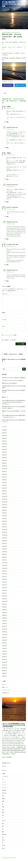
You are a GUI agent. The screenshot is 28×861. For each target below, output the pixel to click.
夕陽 (3, 806)
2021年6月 (4, 579)
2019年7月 (4, 643)
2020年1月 (4, 626)
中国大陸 (4, 790)
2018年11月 (4, 665)
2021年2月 (4, 590)
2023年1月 (4, 526)
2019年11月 (4, 631)
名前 (3, 312)
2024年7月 (4, 477)
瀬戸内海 (4, 834)
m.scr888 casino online (12, 244)
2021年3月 (4, 587)
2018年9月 (4, 670)
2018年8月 (4, 673)
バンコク (4, 782)
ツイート (4, 765)
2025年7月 (4, 452)
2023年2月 (4, 524)
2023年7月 (4, 510)
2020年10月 (4, 601)
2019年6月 (4, 645)
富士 (3, 815)
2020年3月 (4, 620)
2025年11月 (4, 443)
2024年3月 (4, 488)
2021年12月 (4, 562)
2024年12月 (4, 466)
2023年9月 (4, 504)
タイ (3, 779)
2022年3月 (4, 554)
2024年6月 (4, 479)
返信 (7, 121)
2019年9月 (4, 637)
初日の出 (4, 793)
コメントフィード (6, 690)
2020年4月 (4, 618)
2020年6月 (4, 612)
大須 (3, 809)
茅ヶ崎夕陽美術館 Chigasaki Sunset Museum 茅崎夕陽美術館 (13, 4)
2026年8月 (4, 430)
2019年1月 (4, 659)
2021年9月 (4, 571)
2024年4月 (4, 485)
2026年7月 (4, 432)
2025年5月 (4, 457)
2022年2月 (4, 557)
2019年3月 (4, 654)
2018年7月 (4, 676)
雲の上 (3, 848)
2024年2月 (4, 490)
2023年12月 (4, 496)
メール (4, 319)
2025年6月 (4, 454)
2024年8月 (4, 474)
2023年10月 (4, 502)
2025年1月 (4, 463)
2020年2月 (4, 623)
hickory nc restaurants (12, 207)
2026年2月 (4, 438)
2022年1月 (4, 560)
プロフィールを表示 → (7, 757)
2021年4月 (4, 584)
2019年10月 (4, 634)
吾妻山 (3, 798)
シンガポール (5, 776)
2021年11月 (4, 565)
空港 (3, 840)
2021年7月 (4, 576)
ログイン (4, 684)
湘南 (3, 831)
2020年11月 (4, 598)
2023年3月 (4, 521)
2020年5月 (4, 615)
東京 (3, 823)
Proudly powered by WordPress (9, 857)
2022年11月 (4, 532)
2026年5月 (4, 435)
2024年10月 (4, 468)
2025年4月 (4, 460)
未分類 (3, 820)
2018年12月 (4, 662)
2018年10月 (4, 667)
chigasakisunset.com (15, 32)
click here (23, 411)
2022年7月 (4, 543)
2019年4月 (4, 651)
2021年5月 (4, 582)
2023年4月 (4, 518)
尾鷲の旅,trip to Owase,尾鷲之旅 (9, 383)
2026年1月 (4, 441)
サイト (3, 326)
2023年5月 (4, 515)
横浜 (3, 826)
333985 (9, 408)
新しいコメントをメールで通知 (9, 335)
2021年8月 (4, 573)
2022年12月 (4, 529)
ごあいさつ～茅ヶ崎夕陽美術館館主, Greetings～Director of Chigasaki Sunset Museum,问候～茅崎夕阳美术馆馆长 (13, 725)
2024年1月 (4, 493)
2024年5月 (4, 482)
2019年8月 (4, 640)
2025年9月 (4, 446)
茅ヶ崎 (5, 93)
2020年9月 (4, 604)
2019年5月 (4, 648)
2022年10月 (4, 535)
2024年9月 (4, 471)
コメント (4, 293)
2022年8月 (4, 540)
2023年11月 (4, 499)
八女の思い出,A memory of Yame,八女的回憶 (12, 380)
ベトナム (4, 784)
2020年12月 (4, 596)
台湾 (3, 795)
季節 (3, 812)
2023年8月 (4, 507)
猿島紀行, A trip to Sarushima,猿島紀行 (10, 411)
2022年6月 (4, 546)
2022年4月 (4, 551)
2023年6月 (4, 513)
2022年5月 (4, 549)
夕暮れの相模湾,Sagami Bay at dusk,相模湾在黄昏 (13, 400)
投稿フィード (5, 687)
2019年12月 (4, 629)
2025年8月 (4, 449)
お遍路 (3, 773)
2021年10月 (4, 568)
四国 (3, 801)
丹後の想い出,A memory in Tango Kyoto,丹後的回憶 (13, 377)
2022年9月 (4, 537)
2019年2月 (4, 656)
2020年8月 (4, 607)
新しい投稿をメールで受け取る (9, 340)
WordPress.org (5, 692)
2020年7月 (4, 609)
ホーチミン (4, 787)
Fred (4, 421)
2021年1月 (4, 593)
